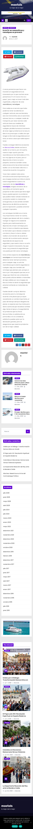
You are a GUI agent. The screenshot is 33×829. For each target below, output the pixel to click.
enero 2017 (7, 589)
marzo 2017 (7, 585)
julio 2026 (6, 493)
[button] (25, 20)
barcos (5, 28)
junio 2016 (6, 610)
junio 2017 (6, 573)
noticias (7, 650)
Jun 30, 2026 (8, 755)
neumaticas (12, 28)
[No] (31, 822)
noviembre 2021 (8, 535)
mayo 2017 (6, 577)
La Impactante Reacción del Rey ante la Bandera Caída (15, 787)
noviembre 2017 (8, 564)
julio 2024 (6, 510)
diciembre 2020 (8, 539)
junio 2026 (6, 497)
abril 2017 (6, 581)
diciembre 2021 (8, 531)
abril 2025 (6, 505)
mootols (16, 4)
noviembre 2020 (8, 543)
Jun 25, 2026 (8, 791)
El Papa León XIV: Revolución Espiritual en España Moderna (14, 715)
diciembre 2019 (8, 552)
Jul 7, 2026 (7, 683)
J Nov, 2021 (19, 402)
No (20, 826)
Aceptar (15, 826)
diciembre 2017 (8, 560)
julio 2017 (6, 568)
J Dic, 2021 (19, 386)
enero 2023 (7, 522)
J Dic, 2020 (19, 416)
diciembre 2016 (8, 594)
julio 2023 (6, 514)
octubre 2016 (7, 602)
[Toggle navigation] (6, 20)
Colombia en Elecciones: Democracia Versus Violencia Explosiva (14, 752)
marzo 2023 (7, 518)
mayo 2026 (7, 501)
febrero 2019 (7, 556)
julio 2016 (6, 606)
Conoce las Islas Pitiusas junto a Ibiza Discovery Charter (22, 382)
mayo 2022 (7, 526)
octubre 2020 (7, 547)
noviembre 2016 (8, 598)
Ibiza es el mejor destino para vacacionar (20, 398)
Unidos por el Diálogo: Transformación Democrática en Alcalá (15, 680)
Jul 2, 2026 (7, 719)
